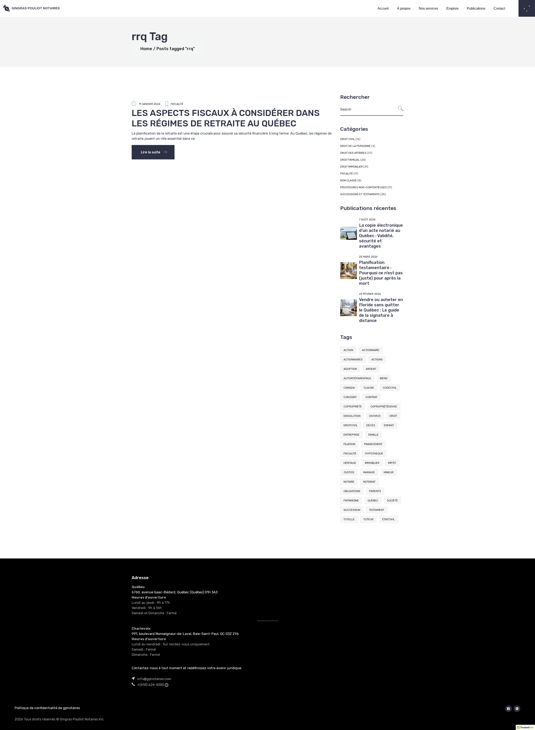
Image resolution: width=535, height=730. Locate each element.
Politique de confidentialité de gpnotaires (47, 708)
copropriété (353, 406)
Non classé (348, 180)
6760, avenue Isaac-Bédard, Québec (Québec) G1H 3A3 (175, 592)
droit (393, 415)
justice (349, 472)
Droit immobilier (351, 166)
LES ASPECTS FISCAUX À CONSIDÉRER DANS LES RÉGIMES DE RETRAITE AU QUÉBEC (226, 118)
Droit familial (350, 159)
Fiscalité (177, 104)
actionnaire (370, 350)
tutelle (349, 519)
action (348, 350)
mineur (389, 472)
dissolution (352, 415)
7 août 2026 (367, 219)
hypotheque (374, 453)
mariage (369, 472)
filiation (349, 444)
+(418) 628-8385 (150, 685)
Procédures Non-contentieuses (363, 187)
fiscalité (350, 453)
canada (349, 387)
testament (376, 509)
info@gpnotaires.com (154, 679)
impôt (392, 462)
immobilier (372, 462)
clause (369, 387)
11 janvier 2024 (149, 104)
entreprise (351, 434)
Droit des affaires (353, 152)
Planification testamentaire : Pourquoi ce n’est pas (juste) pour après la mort (381, 273)
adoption (350, 368)
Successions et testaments (360, 194)
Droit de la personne (355, 146)
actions (377, 359)
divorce (375, 415)
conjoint (350, 397)
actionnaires (353, 359)
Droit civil (347, 139)
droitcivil (351, 425)
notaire (349, 481)
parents (375, 491)
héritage (350, 462)
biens (383, 378)
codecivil (390, 387)
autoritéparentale (357, 378)
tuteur (368, 519)
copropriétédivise (384, 406)
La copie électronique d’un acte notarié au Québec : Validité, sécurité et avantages (381, 236)
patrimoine (351, 500)
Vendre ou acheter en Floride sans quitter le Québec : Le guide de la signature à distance (381, 310)
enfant (389, 425)
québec (373, 500)
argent (371, 368)
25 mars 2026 (368, 256)
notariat (369, 481)
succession (352, 509)
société (392, 500)
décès (370, 425)
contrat (371, 397)
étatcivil (388, 519)
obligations (352, 491)
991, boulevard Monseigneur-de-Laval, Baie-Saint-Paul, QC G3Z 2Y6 (185, 634)
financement (373, 444)
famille (373, 434)
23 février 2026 (370, 293)
